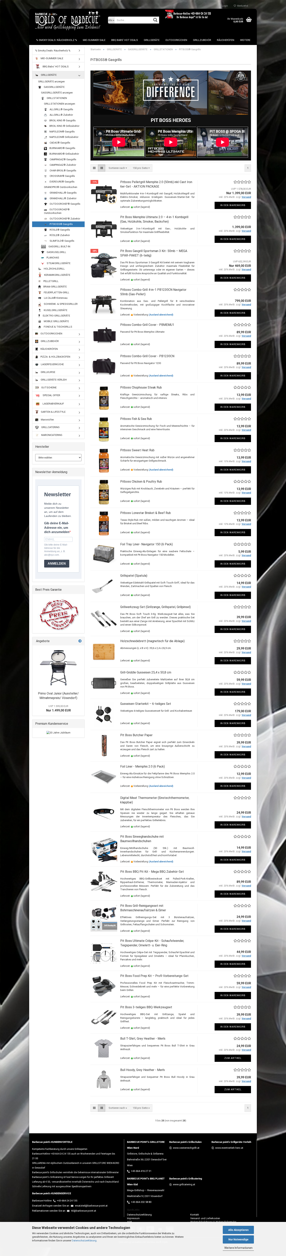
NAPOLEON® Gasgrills (62, 131)
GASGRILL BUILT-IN (59, 246)
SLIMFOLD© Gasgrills (61, 240)
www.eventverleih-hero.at (229, 1147)
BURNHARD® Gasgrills (62, 148)
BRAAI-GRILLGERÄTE (55, 286)
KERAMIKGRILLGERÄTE (57, 274)
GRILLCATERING (50, 427)
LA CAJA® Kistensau (55, 297)
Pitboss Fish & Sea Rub (136, 419)
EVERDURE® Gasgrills (62, 181)
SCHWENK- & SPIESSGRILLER (60, 303)
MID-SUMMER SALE (94, 40)
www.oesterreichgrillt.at (186, 1147)
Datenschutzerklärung (84, 1240)
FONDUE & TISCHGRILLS (57, 326)
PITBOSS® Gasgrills (61, 224)
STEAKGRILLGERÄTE (58, 263)
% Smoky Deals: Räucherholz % (56, 40)
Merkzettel (242, 5)
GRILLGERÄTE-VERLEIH (53, 379)
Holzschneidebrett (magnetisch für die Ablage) (152, 641)
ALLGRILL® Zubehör (61, 114)
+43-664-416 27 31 (141, 1171)
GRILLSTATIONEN (56, 98)
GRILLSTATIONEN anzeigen (59, 103)
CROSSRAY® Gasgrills (62, 176)
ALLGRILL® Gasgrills (61, 109)
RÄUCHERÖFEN (225, 40)
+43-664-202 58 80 (141, 1201)
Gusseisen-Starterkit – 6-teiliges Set (145, 704)
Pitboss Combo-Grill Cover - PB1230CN (147, 356)
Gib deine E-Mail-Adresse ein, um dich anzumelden (56, 528)
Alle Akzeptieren (238, 1229)
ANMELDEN (57, 563)
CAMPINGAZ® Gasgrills (62, 159)
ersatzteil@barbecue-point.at (91, 1205)
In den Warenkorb (233, 205)
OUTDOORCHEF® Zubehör (64, 218)
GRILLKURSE (47, 372)
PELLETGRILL (51, 281)
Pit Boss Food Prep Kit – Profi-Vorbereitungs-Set (154, 976)
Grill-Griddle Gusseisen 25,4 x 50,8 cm (145, 672)
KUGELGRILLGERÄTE (55, 310)
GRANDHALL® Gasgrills (63, 192)
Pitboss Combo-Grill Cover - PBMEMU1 (147, 325)
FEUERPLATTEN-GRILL (56, 292)
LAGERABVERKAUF (53, 403)
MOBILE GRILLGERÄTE (56, 321)
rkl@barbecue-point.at (83, 1210)
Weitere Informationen (238, 1247)
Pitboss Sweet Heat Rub (137, 450)
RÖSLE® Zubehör (59, 235)
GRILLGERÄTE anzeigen (51, 81)
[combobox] (118, 168)
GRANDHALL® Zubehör (62, 198)
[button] (94, 168)
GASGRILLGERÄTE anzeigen (57, 92)
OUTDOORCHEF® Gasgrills (64, 203)
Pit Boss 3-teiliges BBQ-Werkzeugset (146, 1007)
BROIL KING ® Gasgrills (62, 120)
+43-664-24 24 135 (67, 1200)
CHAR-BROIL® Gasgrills (62, 170)
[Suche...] (155, 20)
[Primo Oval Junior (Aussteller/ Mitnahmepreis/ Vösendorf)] (58, 667)
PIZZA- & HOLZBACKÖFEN (55, 356)
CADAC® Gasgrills (59, 142)
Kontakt (194, 1214)
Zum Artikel (232, 1058)
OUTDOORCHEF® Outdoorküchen (57, 211)
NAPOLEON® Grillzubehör (63, 137)
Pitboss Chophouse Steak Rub (141, 387)
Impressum (133, 1218)
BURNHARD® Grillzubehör (64, 153)
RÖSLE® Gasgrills (59, 229)
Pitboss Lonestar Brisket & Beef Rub (145, 513)
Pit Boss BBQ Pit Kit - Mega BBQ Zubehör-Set (152, 871)
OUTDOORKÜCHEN (176, 40)
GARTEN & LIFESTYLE (53, 411)
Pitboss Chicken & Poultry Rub (141, 481)
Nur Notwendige (238, 1239)
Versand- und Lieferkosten (205, 1218)
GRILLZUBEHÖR (202, 40)
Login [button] (224, 5)
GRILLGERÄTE (152, 40)
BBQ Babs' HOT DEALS (124, 40)
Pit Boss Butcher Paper (136, 735)
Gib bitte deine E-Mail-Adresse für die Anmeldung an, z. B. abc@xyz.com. (56, 549)
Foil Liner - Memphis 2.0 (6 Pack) (142, 766)
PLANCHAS (52, 257)
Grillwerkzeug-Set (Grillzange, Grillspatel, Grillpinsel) (155, 607)
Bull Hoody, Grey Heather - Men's (142, 1070)
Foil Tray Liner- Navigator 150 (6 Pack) (146, 544)
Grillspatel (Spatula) (133, 575)
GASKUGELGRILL (56, 252)
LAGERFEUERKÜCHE (52, 364)
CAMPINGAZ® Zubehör (62, 164)
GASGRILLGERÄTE (54, 86)
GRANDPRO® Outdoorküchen (60, 187)
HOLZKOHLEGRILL (54, 268)
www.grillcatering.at (184, 1184)
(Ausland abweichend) (161, 314)
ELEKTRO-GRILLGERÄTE (56, 315)
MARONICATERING (51, 435)
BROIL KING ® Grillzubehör (64, 125)
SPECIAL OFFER (51, 395)
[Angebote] (80, 641)
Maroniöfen (47, 419)
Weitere (245, 40)
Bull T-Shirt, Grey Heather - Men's (142, 1038)
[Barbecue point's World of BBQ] (67, 20)
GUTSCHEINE (49, 387)
